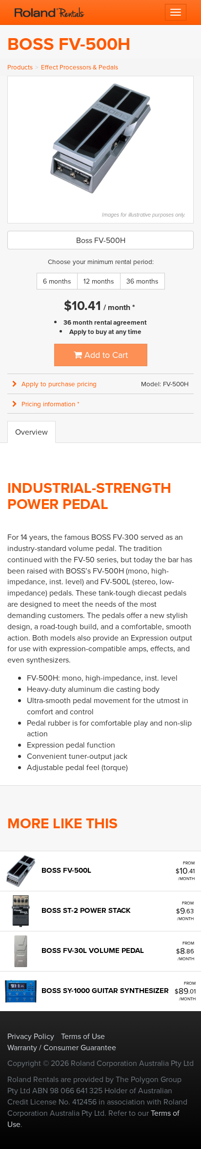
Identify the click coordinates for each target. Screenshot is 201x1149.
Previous (12, 138)
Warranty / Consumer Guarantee (61, 1047)
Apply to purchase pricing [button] (59, 383)
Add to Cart (105, 355)
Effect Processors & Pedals (79, 67)
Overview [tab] (31, 431)
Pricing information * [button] (50, 403)
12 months (98, 281)
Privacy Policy (30, 1036)
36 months (142, 281)
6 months (57, 281)
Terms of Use (83, 1036)
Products (20, 67)
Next (188, 138)
